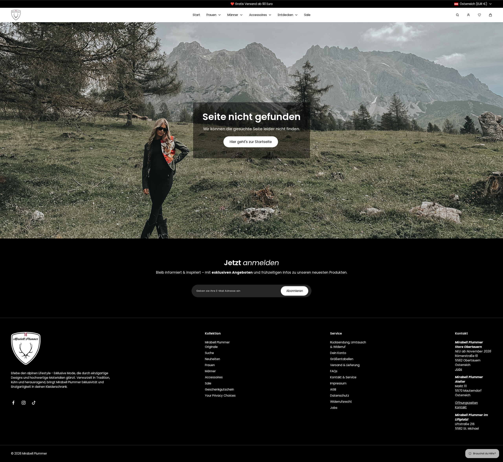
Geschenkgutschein (219, 389)
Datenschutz (339, 395)
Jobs (333, 408)
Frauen (210, 365)
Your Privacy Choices (220, 395)
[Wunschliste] (479, 14)
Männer (210, 371)
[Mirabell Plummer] (16, 15)
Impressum (338, 383)
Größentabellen (341, 359)
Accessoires (214, 377)
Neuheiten (212, 359)
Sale (208, 383)
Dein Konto (338, 353)
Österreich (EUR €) (473, 4)
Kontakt (461, 407)
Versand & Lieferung (345, 365)
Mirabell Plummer (34, 453)
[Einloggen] (468, 14)
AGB (333, 389)
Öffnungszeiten (466, 403)
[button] (490, 14)
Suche (209, 353)
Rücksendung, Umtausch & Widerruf (348, 344)
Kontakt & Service (343, 377)
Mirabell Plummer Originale (217, 344)
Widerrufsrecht (341, 402)
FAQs (333, 371)
